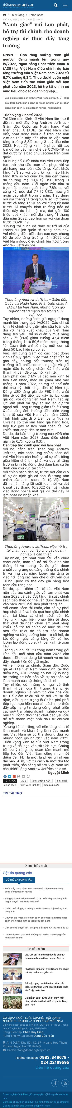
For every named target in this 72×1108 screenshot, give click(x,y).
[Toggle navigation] (65, 5)
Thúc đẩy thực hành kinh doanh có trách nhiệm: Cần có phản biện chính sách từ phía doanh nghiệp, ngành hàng (37, 102)
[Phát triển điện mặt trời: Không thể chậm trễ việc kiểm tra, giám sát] (13, 973)
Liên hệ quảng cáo (52, 1067)
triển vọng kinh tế (30, 784)
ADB (23, 780)
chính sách (10, 784)
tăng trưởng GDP (41, 780)
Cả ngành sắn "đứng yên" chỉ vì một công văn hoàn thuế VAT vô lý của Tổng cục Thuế (46, 1001)
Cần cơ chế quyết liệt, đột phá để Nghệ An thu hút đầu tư (37, 927)
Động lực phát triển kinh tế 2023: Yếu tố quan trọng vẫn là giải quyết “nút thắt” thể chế (36, 900)
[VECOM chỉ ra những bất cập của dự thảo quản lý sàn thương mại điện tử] (13, 959)
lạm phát (62, 780)
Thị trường (17, 15)
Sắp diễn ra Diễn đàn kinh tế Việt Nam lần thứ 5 (32, 97)
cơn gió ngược (51, 784)
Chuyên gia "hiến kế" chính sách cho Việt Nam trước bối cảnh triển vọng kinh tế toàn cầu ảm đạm (36, 919)
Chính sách (36, 15)
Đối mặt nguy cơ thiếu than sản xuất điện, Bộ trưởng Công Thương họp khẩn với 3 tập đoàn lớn (46, 987)
